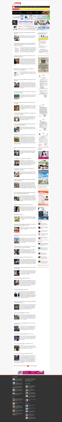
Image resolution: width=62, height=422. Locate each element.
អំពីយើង (39, 6)
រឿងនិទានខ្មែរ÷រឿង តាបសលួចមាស (18, 214)
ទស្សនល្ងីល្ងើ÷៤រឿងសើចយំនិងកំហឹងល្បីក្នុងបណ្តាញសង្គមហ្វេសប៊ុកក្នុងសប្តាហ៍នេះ (19, 414)
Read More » (32, 37)
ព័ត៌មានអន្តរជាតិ (27, 6)
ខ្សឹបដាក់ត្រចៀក (20, 6)
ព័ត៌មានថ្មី (23, 34)
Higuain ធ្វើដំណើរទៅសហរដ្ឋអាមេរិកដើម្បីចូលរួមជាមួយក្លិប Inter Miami (23, 333)
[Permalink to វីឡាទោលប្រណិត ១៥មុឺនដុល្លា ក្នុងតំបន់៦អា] (27, 406)
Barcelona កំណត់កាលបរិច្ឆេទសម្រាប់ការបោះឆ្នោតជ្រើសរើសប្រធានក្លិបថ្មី (23, 353)
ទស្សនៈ (24, 6)
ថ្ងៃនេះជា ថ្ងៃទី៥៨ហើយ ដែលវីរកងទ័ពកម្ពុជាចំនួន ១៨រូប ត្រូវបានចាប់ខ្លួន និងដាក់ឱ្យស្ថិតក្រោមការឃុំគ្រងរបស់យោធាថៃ (19, 400)
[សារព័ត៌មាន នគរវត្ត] (17, 4)
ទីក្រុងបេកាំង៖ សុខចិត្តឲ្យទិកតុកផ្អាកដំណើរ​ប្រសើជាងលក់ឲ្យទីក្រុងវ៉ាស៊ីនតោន (23, 204)
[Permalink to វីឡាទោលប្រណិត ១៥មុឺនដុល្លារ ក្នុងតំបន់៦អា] (27, 409)
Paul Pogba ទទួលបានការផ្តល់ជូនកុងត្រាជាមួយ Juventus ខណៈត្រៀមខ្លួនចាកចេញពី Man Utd (44, 228)
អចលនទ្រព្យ (31, 6)
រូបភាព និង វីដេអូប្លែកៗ (35, 6)
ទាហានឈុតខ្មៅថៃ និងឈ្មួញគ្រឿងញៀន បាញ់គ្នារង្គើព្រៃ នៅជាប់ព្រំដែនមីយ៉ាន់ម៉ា (31, 390)
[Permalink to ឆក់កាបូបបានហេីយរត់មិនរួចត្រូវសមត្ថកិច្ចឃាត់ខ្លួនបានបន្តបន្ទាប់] (16, 282)
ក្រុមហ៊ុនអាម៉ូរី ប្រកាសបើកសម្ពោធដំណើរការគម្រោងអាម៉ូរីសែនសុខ (31, 411)
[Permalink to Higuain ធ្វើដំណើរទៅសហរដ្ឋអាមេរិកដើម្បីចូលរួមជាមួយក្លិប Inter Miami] (16, 338)
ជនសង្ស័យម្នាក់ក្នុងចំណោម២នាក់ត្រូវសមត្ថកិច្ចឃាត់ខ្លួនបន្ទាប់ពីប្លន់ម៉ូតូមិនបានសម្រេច (24, 134)
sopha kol (15, 34)
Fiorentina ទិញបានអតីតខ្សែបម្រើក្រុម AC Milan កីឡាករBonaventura (23, 343)
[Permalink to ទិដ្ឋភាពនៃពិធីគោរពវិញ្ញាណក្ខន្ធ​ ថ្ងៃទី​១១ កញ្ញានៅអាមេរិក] (16, 294)
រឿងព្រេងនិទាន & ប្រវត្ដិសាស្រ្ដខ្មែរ (22, 215)
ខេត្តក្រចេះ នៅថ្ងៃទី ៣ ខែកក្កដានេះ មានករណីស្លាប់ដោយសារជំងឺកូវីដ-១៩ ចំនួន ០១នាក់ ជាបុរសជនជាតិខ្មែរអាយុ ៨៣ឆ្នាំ (19, 390)
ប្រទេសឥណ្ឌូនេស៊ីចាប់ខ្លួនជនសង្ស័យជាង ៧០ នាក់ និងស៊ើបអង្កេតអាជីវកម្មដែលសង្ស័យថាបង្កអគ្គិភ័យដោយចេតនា (32, 396)
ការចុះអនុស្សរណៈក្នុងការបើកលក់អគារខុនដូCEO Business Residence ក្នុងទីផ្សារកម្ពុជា (31, 415)
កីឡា (20, 354)
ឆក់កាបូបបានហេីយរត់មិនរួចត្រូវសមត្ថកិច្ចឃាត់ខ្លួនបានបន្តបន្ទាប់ (22, 278)
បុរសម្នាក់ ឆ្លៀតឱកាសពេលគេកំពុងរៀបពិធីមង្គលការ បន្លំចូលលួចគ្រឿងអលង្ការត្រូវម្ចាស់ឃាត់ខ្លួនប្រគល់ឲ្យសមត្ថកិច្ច (44, 234)
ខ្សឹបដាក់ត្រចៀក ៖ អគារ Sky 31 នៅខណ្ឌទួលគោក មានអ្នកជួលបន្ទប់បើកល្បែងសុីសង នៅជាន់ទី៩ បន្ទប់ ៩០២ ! (44, 254)
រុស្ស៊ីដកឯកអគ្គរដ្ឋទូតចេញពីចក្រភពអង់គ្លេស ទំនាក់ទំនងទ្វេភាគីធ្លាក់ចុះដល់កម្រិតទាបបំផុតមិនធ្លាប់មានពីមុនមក (32, 393)
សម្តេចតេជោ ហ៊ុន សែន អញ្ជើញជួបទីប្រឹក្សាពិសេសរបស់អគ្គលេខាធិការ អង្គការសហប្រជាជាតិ (18, 394)
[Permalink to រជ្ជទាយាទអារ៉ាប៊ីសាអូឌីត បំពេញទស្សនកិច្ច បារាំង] (27, 400)
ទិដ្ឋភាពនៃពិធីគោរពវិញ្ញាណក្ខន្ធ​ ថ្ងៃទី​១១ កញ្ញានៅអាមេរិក (21, 289)
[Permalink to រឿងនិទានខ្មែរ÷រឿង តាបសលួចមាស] (16, 219)
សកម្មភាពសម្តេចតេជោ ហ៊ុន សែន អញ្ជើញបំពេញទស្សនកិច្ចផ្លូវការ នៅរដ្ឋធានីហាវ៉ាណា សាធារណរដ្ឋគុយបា (19, 387)
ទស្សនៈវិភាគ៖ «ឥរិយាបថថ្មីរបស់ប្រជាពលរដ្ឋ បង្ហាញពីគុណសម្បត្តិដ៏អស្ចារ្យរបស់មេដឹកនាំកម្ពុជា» (19, 411)
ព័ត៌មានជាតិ (16, 6)
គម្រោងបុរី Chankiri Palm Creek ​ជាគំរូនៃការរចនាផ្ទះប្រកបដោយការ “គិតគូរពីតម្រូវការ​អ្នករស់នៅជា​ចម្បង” (32, 418)
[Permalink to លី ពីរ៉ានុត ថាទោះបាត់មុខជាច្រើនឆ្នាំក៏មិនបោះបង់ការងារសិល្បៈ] (16, 317)
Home (14, 7)
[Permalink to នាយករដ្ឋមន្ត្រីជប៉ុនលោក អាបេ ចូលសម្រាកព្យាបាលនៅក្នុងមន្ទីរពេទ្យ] (16, 163)
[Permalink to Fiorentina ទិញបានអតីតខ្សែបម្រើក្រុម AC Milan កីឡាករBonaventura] (16, 348)
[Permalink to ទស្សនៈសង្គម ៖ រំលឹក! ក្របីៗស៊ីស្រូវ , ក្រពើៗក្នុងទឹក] (14, 403)
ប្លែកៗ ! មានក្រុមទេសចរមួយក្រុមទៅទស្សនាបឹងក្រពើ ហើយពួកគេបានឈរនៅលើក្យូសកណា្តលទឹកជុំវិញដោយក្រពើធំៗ (44, 224)
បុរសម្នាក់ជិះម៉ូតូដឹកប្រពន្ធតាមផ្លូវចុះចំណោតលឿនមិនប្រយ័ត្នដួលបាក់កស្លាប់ (23, 257)
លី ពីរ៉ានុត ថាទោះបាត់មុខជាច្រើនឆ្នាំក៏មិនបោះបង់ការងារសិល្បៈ (22, 312)
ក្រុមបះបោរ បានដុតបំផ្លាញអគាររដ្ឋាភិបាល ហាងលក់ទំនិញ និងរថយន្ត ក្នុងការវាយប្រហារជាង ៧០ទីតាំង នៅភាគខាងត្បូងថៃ (32, 386)
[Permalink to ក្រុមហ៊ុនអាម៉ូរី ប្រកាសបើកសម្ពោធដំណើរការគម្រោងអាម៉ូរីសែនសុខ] (27, 412)
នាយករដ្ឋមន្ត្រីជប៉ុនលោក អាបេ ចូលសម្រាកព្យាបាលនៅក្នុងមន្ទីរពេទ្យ (22, 158)
